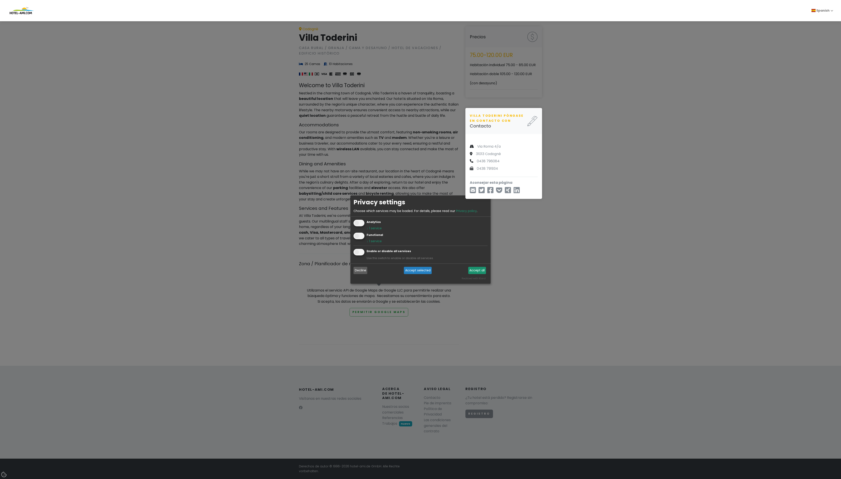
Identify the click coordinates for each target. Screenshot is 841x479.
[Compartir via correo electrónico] (473, 191)
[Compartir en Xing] (508, 191)
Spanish (823, 10)
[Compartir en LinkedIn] (517, 191)
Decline (360, 270)
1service (374, 228)
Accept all (477, 270)
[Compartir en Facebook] (490, 191)
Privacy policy (466, 211)
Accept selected (418, 270)
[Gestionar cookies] (4, 475)
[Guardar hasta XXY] (499, 191)
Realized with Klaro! (474, 278)
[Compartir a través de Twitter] (482, 191)
